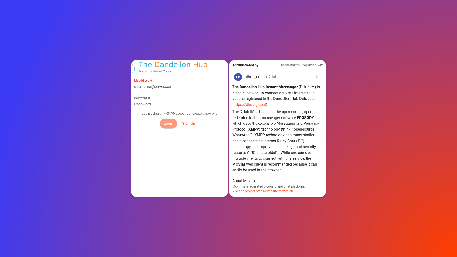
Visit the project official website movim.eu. (263, 191)
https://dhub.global (249, 104)
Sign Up (188, 123)
